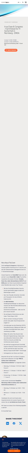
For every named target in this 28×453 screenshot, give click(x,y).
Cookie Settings (14, 448)
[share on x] (20, 423)
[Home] (5, 2)
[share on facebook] (14, 423)
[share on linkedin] (7, 423)
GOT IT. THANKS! (14, 450)
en (18, 2)
